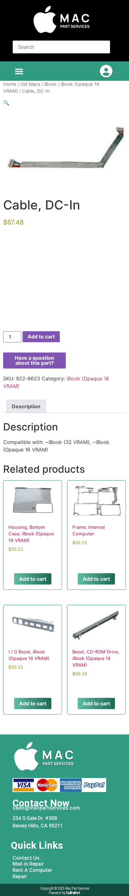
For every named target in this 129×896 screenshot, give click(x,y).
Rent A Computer (32, 870)
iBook (50, 84)
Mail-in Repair (28, 864)
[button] (19, 71)
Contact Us (26, 858)
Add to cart (41, 336)
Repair (20, 876)
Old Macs (30, 84)
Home (9, 84)
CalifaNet (73, 893)
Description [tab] (26, 406)
